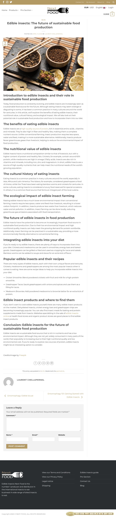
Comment (11, 416)
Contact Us (80, 2)
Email (35, 435)
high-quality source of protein (34, 129)
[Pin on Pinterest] (48, 363)
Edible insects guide (89, 472)
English (99, 7)
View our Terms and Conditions (56, 472)
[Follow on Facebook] (3, 2)
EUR (86, 7)
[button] (111, 7)
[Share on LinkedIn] (52, 363)
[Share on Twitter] (39, 363)
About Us (100, 2)
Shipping (46, 486)
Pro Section (26, 10)
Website (61, 435)
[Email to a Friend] (43, 363)
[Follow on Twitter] (11, 2)
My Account (90, 2)
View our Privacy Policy (52, 477)
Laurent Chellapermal (54, 34)
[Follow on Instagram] (7, 2)
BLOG (43, 20)
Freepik (22, 355)
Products (13, 10)
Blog (108, 2)
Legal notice (47, 481)
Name (9, 435)
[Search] (113, 2)
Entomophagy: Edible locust (20, 396)
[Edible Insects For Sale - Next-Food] (58, 10)
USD (92, 7)
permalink (60, 371)
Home (4, 10)
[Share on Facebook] (35, 363)
